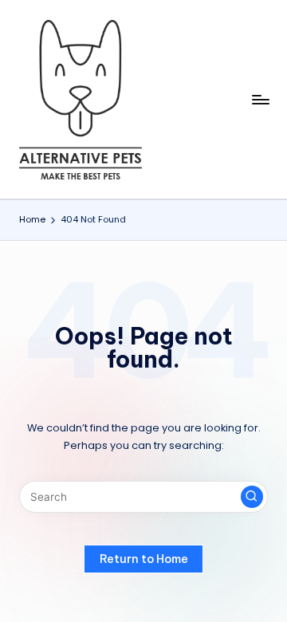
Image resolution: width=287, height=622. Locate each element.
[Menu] (260, 99)
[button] (252, 497)
